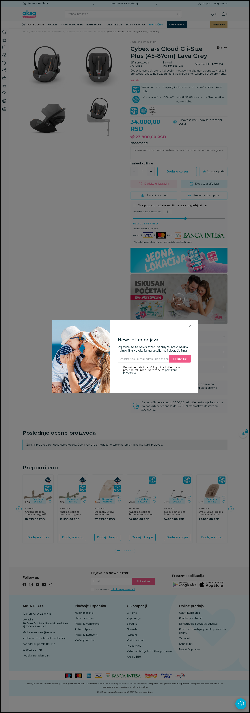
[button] (190, 325)
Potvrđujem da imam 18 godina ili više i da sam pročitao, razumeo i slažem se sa (153, 370)
